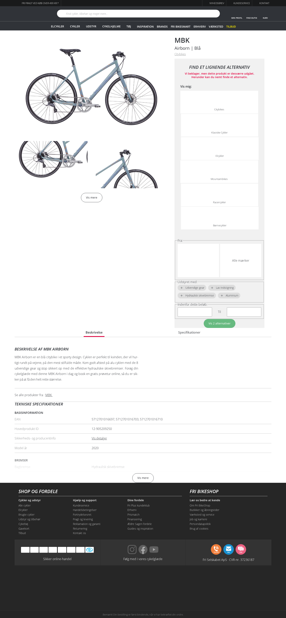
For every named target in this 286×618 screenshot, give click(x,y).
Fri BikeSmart (180, 26)
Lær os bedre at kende (205, 500)
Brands (162, 26)
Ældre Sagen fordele (139, 524)
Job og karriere (198, 519)
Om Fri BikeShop (200, 505)
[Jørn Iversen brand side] (232, 593)
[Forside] (31, 13)
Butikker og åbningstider (204, 510)
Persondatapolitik (200, 524)
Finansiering (134, 519)
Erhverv (200, 26)
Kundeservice (81, 505)
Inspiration (145, 26)
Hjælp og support (85, 500)
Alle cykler (24, 505)
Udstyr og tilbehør (29, 519)
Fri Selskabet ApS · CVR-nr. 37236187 (228, 559)
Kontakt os (79, 533)
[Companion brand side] (53, 593)
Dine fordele (135, 500)
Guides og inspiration (140, 528)
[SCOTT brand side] (161, 578)
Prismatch (133, 514)
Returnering (80, 528)
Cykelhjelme (111, 26)
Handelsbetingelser (85, 510)
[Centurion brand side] (232, 578)
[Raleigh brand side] (196, 593)
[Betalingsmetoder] (53, 550)
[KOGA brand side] (196, 578)
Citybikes (180, 54)
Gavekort (23, 528)
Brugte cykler (26, 514)
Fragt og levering (83, 519)
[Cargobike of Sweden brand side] (125, 593)
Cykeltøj (23, 524)
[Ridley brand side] (89, 593)
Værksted (216, 26)
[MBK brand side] (89, 578)
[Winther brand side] (125, 578)
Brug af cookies (199, 528)
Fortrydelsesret (82, 514)
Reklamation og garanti (86, 524)
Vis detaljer (99, 438)
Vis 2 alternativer (220, 323)
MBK (182, 40)
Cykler (75, 26)
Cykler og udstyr (29, 500)
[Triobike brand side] (161, 593)
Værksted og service (202, 514)
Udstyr (91, 26)
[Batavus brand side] (53, 578)
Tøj (128, 26)
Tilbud (231, 26)
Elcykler (57, 26)
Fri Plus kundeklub (138, 505)
